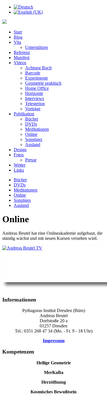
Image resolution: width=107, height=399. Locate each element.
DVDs (31, 124)
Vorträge (33, 108)
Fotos (19, 154)
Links (19, 170)
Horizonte (34, 93)
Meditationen (37, 129)
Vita (17, 42)
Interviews (34, 98)
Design (20, 149)
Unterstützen (36, 47)
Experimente (36, 78)
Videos (20, 62)
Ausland (32, 144)
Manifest (21, 57)
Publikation (24, 113)
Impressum (53, 340)
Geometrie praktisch (43, 83)
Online (31, 134)
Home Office (37, 88)
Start (18, 32)
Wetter (19, 165)
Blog (18, 37)
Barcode (32, 72)
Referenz (22, 52)
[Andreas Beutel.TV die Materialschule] (53, 264)
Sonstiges (33, 139)
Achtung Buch (38, 67)
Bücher (31, 119)
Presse (31, 159)
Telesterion (35, 103)
